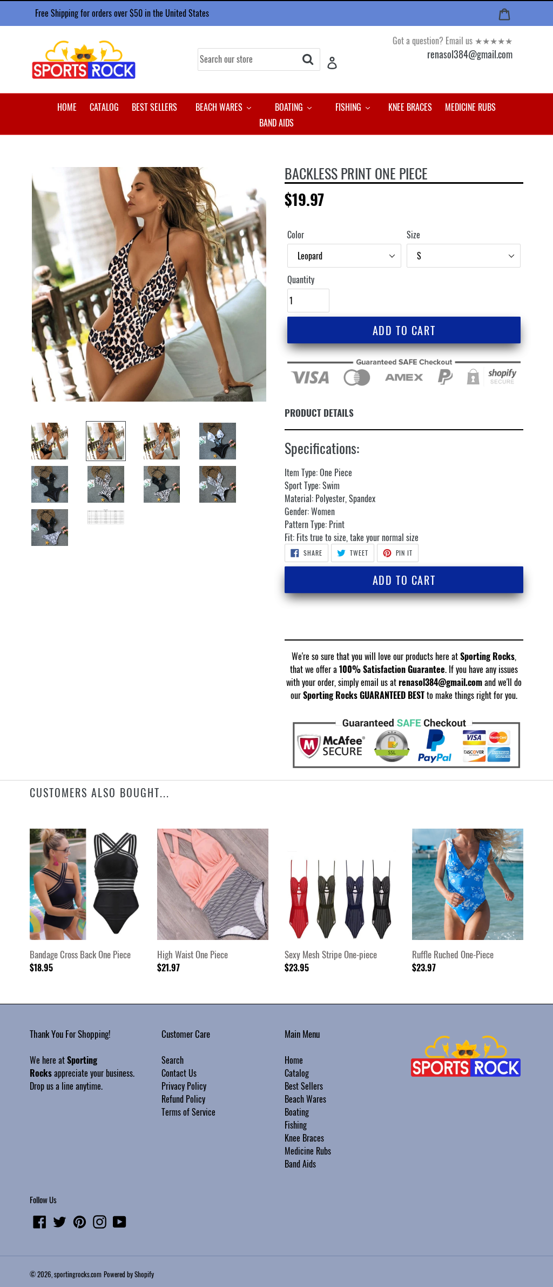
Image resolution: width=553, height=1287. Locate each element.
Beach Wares (305, 1098)
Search (172, 1059)
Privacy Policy (183, 1085)
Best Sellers (304, 1085)
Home (294, 1059)
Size (413, 234)
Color (295, 234)
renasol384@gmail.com (469, 54)
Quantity (300, 279)
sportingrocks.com (78, 1274)
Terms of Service (188, 1111)
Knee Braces (304, 1137)
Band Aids (300, 1163)
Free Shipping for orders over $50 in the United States (122, 12)
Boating (297, 1111)
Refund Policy (183, 1098)
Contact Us (179, 1072)
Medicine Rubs (308, 1150)
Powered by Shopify (129, 1274)
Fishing (296, 1124)
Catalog (297, 1072)
